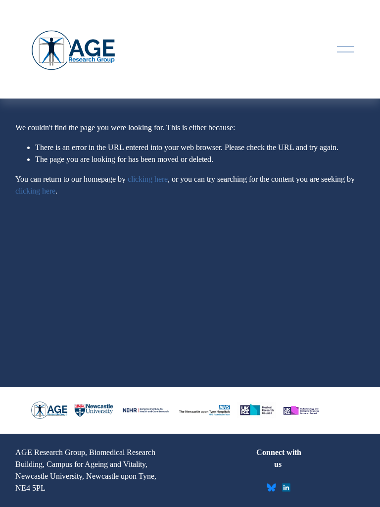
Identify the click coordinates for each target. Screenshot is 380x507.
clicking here (148, 179)
